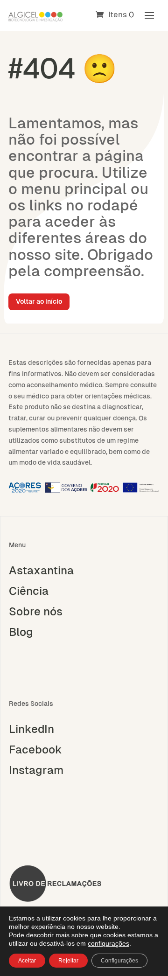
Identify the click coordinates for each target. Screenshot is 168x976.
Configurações (119, 960)
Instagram (36, 770)
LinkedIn (31, 729)
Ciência (29, 591)
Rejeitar (68, 960)
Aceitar (27, 960)
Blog (21, 632)
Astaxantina (41, 570)
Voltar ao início (39, 301)
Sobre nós (36, 611)
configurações (108, 943)
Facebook (35, 749)
